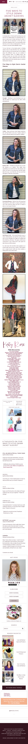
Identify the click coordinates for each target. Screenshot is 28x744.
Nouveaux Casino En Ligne (14, 391)
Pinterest (19, 404)
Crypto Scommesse (14, 363)
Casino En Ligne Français (14, 388)
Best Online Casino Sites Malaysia (14, 394)
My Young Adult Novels (14, 687)
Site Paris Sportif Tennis (14, 356)
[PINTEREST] (23, 1)
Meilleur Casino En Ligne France (14, 372)
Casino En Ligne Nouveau (14, 364)
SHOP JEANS (6, 695)
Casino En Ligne (14, 390)
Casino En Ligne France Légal (14, 397)
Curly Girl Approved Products (21, 652)
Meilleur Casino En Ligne (14, 387)
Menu (3, 1)
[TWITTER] (25, 1)
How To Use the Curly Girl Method (21, 664)
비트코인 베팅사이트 (14, 361)
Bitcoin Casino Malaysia (14, 392)
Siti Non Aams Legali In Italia (14, 375)
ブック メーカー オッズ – (14, 393)
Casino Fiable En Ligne (14, 383)
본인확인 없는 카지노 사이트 (14, 358)
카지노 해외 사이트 (14, 380)
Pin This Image (18, 27)
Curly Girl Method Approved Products (21, 640)
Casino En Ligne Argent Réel (14, 386)
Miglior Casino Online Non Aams (14, 376)
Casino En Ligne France (14, 384)
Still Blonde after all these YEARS (14, 453)
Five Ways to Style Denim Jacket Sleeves (21, 676)
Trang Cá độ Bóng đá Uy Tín (14, 382)
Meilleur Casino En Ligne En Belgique (14, 352)
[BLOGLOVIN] (10, 1)
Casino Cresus (14, 365)
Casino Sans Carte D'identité (14, 355)
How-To (8, 402)
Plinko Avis (14, 357)
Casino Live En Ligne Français (14, 362)
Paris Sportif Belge (14, 351)
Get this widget (15, 703)
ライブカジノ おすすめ (14, 360)
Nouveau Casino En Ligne (18, 730)
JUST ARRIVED (7, 694)
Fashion (10, 401)
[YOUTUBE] (27, 1)
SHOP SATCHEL (7, 696)
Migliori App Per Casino (14, 371)
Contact (9, 730)
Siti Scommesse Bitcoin (14, 354)
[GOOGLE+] (14, 1)
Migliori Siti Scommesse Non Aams (14, 370)
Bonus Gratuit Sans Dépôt (14, 366)
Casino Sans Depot (14, 367)
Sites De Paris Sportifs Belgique (14, 353)
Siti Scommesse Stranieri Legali (14, 377)
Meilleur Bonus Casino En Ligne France (14, 379)
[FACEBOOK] (11, 1)
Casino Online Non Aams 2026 (14, 373)
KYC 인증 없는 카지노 (14, 369)
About (4, 730)
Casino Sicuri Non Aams (14, 378)
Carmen (5, 535)
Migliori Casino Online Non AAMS (14, 395)
